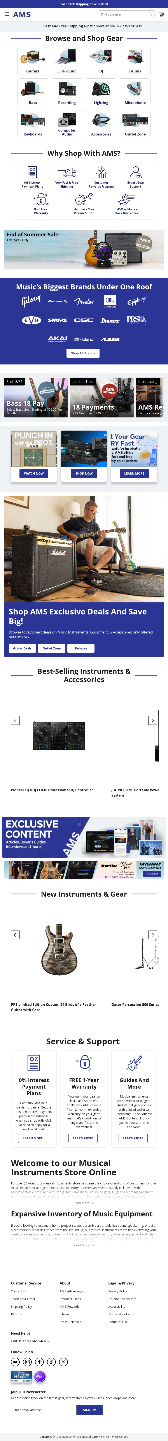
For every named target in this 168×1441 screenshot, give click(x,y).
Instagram (27, 1362)
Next (152, 720)
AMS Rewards (69, 1306)
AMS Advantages (72, 1291)
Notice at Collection (122, 1314)
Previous (15, 720)
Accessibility (116, 1306)
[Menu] (7, 14)
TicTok (51, 1362)
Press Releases (70, 1322)
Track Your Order (23, 1299)
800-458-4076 (38, 1341)
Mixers (108, 1239)
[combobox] (126, 14)
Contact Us (19, 1291)
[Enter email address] (47, 1410)
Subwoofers (148, 1239)
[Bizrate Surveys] (26, 1380)
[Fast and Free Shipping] (134, 449)
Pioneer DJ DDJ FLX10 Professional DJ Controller (52, 790)
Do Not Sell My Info (122, 1299)
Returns (16, 1314)
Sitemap (65, 1314)
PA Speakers (123, 1239)
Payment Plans (70, 1299)
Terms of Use (118, 1322)
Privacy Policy (118, 1291)
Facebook (39, 1362)
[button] (161, 14)
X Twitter (63, 1362)
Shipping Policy (21, 1306)
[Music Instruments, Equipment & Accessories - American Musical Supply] (21, 14)
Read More (81, 1203)
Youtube (15, 1362)
